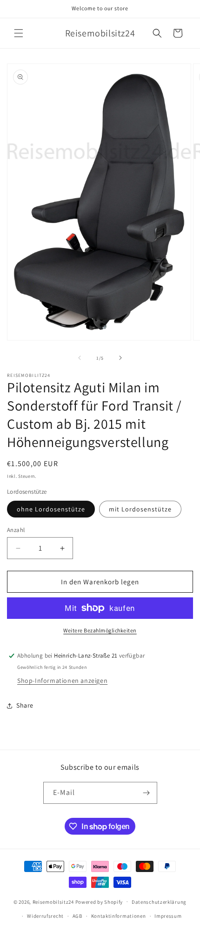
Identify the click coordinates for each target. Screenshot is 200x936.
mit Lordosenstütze (140, 509)
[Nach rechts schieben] (120, 357)
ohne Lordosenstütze (51, 509)
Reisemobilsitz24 (53, 901)
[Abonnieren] (146, 793)
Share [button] (24, 705)
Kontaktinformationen (118, 916)
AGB (77, 916)
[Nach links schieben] (79, 357)
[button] (18, 33)
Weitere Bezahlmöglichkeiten (100, 630)
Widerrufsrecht (45, 916)
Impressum (167, 916)
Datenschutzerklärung (159, 902)
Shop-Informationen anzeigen (62, 680)
